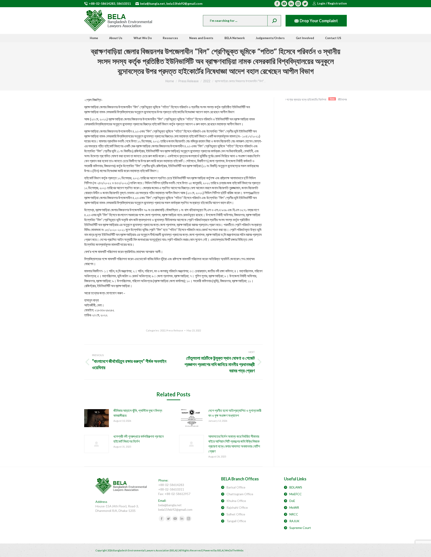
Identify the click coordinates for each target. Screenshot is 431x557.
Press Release (174, 330)
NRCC (293, 514)
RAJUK (294, 521)
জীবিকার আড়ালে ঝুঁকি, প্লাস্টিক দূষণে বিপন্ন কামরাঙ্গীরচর (137, 412)
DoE (292, 501)
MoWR (294, 507)
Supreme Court (300, 528)
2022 (162, 330)
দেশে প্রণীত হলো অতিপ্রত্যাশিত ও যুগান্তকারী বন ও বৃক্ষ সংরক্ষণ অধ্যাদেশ (234, 412)
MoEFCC (295, 494)
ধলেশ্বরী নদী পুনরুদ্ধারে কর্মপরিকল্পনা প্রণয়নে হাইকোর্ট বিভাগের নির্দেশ (138, 438)
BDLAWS (295, 487)
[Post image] (96, 418)
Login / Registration (332, 3)
